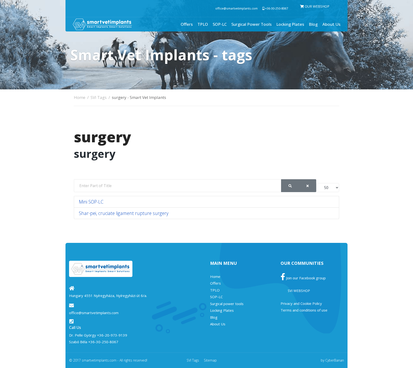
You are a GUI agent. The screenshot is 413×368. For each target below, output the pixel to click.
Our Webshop (316, 6)
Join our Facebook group (305, 278)
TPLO (202, 24)
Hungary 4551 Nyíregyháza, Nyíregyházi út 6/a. (108, 295)
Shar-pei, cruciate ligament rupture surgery (123, 213)
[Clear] (307, 185)
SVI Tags (193, 360)
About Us (331, 24)
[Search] (290, 185)
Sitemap (210, 360)
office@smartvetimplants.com (236, 8)
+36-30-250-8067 (276, 8)
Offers (187, 24)
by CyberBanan (332, 360)
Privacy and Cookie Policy (301, 303)
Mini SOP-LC (91, 202)
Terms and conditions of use (304, 310)
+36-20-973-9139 (112, 335)
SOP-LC (220, 24)
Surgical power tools (251, 24)
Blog (313, 24)
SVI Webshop (299, 290)
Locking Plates (290, 24)
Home (215, 276)
